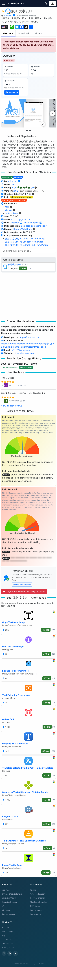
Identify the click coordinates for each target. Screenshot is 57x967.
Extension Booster (9, 902)
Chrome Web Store (22, 229)
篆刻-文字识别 (14, 264)
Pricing (33, 890)
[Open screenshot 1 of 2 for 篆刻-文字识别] (24, 113)
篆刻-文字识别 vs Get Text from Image (24, 241)
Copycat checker (37, 898)
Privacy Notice (8, 947)
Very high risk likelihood (14, 200)
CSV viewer (35, 906)
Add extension (36, 910)
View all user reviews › (12, 405)
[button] (3, 3)
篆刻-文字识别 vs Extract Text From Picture (26, 245)
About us (5, 927)
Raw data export (9, 914)
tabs (7, 207)
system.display (11, 213)
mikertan (8, 15)
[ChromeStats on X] (15, 953)
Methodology (7, 931)
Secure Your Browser (22, 584)
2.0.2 (15, 190)
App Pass (6, 890)
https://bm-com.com (29, 337)
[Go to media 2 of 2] (30, 130)
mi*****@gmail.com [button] (21, 219)
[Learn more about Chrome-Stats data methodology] (34, 229)
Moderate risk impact (21, 197)
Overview (8, 33)
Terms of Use (7, 943)
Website (15, 222)
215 (13, 184)
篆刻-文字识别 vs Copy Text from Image (25, 238)
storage (8, 210)
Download (23, 33)
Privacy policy (31, 222)
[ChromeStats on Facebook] (9, 953)
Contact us (6, 939)
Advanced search (37, 894)
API (3, 906)
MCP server (7, 910)
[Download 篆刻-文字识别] (15, 87)
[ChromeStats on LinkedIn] (4, 953)
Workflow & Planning (27, 15)
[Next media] (52, 113)
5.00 (23, 187)
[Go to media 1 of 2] (26, 130)
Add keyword (35, 914)
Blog (3, 935)
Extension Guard (9, 898)
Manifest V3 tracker (38, 902)
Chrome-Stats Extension (12, 894)
